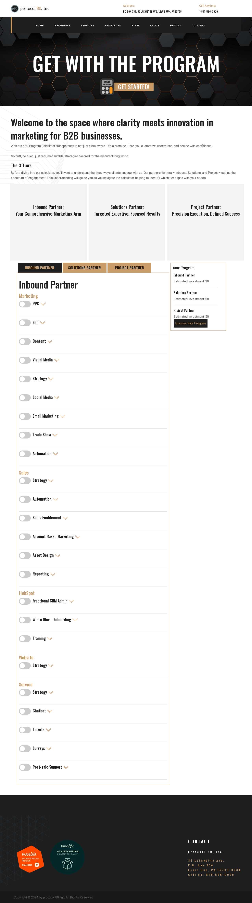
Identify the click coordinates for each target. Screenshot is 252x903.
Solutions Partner (84, 267)
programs (62, 25)
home (40, 25)
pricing (176, 25)
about (154, 25)
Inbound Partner (39, 267)
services (87, 25)
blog (135, 25)
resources (113, 25)
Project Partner (129, 267)
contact (199, 25)
